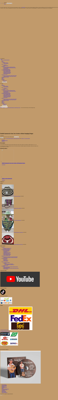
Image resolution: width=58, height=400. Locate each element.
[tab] (30, 140)
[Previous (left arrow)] (0, 395)
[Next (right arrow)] (1, 395)
